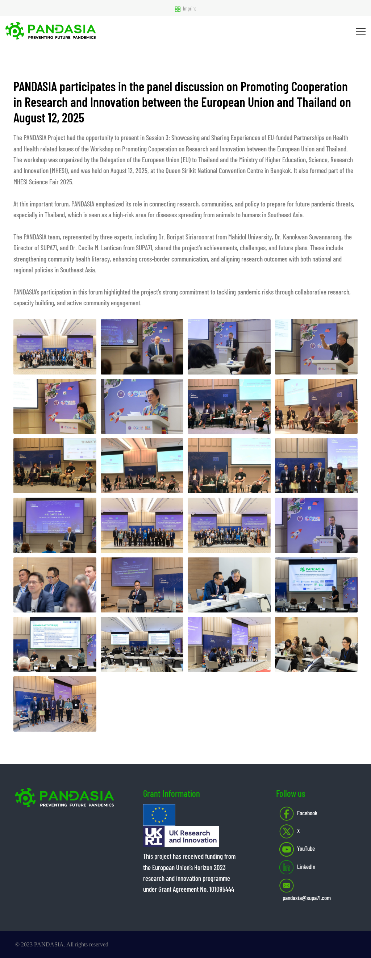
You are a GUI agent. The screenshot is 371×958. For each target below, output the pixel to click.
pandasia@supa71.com (307, 897)
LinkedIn (306, 866)
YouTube (306, 848)
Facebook (307, 812)
